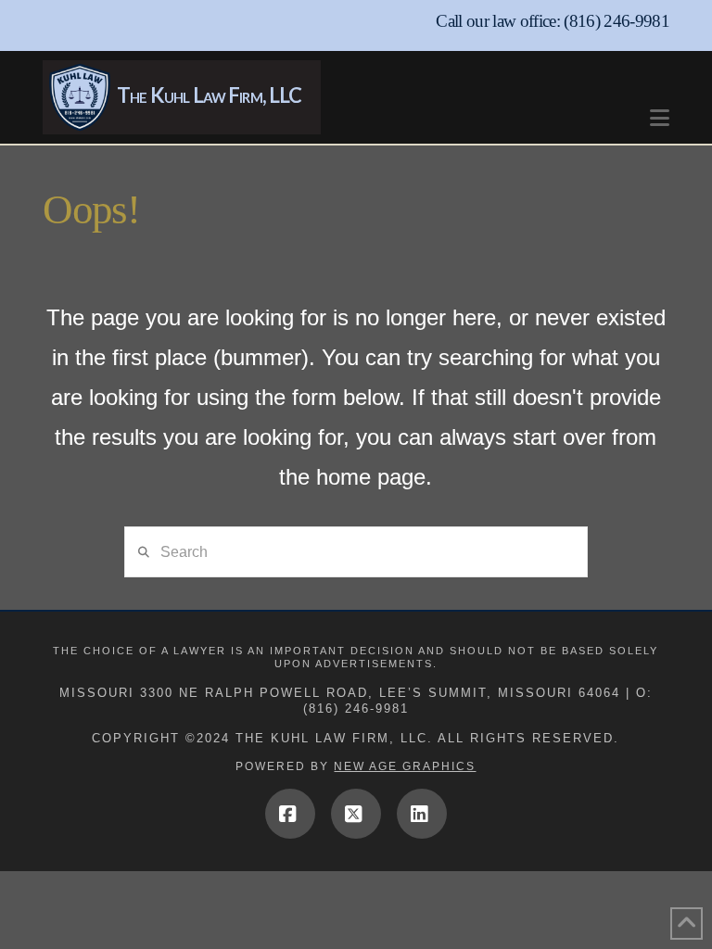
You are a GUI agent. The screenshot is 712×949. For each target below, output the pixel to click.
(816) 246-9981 (616, 21)
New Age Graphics (405, 766)
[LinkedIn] (422, 814)
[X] (356, 814)
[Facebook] (290, 814)
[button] (659, 109)
